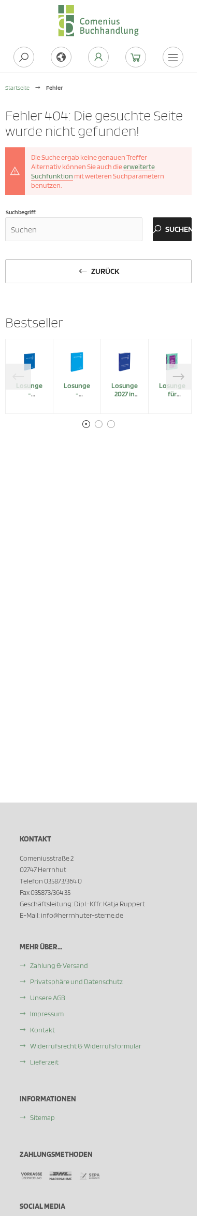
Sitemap (42, 1117)
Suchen (172, 229)
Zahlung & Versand (59, 965)
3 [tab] (111, 424)
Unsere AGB (47, 997)
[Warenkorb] (135, 57)
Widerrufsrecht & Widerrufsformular (85, 1046)
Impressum (47, 1014)
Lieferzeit (44, 1062)
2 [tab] (98, 424)
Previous (18, 377)
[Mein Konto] (98, 57)
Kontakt (42, 1030)
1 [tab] (86, 424)
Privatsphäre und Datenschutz (76, 981)
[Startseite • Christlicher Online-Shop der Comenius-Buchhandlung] (98, 11)
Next (179, 377)
